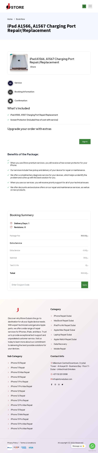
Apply (84, 285)
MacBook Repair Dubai (64, 320)
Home (10, 19)
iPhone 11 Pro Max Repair (21, 386)
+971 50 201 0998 (60, 374)
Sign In (84, 141)
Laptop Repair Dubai (63, 334)
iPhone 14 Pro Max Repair (22, 428)
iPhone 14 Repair (18, 395)
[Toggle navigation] (90, 6)
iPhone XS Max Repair (20, 372)
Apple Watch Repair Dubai (65, 339)
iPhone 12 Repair (18, 391)
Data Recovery (60, 344)
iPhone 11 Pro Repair (19, 381)
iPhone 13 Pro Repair (20, 419)
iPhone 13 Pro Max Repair (22, 423)
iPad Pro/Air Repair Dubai (65, 325)
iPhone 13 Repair (18, 409)
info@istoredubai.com (62, 379)
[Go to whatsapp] (92, 446)
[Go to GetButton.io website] (92, 450)
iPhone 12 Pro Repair (20, 400)
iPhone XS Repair (18, 363)
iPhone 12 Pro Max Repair (22, 405)
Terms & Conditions (28, 443)
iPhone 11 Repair (18, 367)
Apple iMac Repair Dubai (64, 330)
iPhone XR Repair (18, 377)
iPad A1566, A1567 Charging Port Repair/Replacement (52, 60)
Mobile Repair (60, 348)
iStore (33, 66)
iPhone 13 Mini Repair (20, 414)
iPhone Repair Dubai (62, 316)
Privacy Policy (12, 443)
